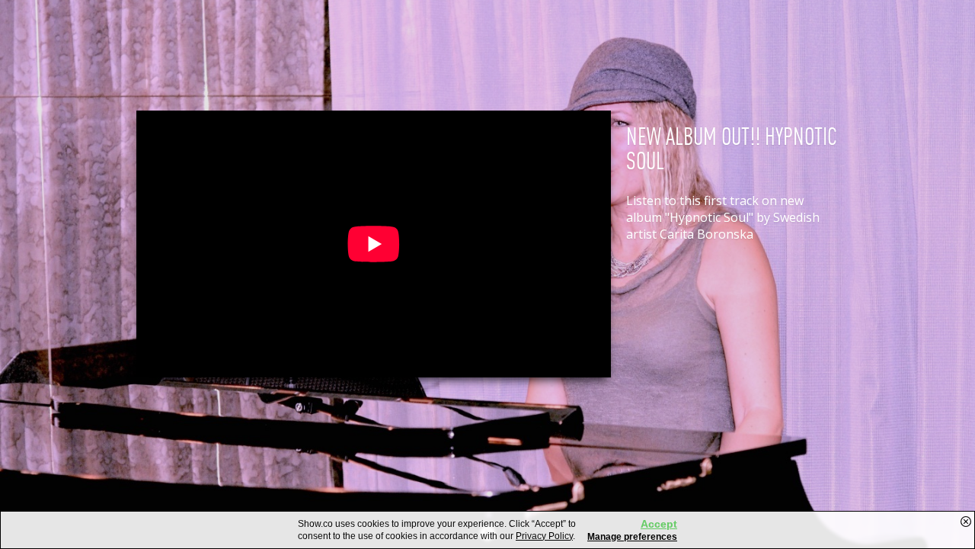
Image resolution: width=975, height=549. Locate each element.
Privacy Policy (544, 536)
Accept (659, 524)
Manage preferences (632, 536)
